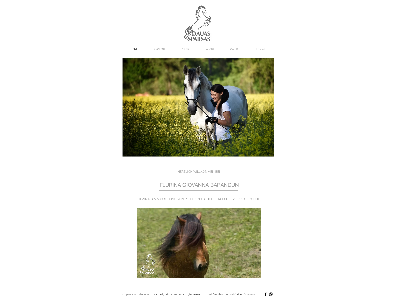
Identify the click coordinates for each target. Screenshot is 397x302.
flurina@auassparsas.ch (223, 294)
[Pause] (141, 274)
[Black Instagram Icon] (271, 294)
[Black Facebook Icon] (265, 294)
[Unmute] (147, 274)
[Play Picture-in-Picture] (252, 274)
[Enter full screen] (257, 274)
